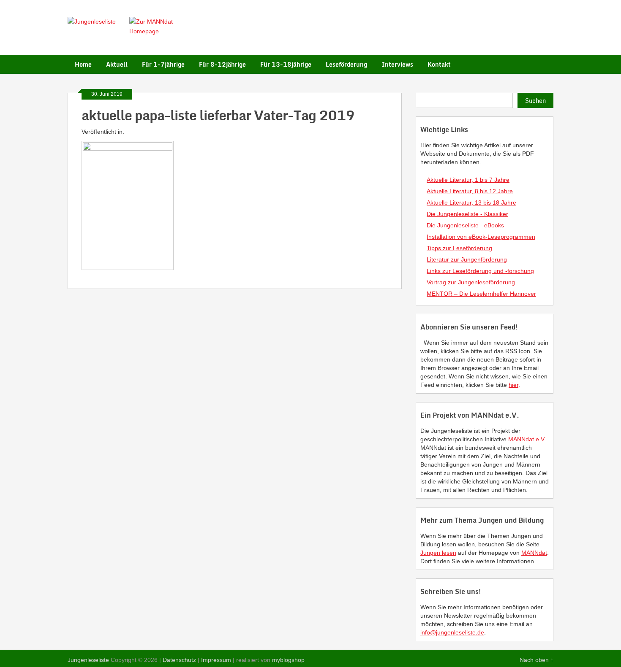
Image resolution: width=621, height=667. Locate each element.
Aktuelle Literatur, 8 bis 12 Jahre (470, 191)
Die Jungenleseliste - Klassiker (467, 214)
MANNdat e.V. (527, 439)
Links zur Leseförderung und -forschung (480, 270)
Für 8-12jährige (222, 64)
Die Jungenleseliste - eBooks (465, 225)
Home (83, 64)
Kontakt (439, 64)
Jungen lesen (438, 552)
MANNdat (534, 552)
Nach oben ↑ (536, 659)
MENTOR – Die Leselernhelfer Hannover (481, 293)
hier (513, 384)
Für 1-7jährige (163, 64)
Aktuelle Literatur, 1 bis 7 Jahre (468, 179)
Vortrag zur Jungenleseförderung (471, 282)
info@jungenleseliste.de (452, 632)
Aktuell (117, 64)
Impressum (216, 659)
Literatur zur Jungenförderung (467, 259)
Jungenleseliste (88, 659)
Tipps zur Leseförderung (459, 248)
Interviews (397, 64)
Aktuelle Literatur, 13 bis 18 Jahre (471, 202)
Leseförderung (346, 64)
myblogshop (288, 659)
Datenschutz (179, 659)
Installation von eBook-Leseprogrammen (481, 236)
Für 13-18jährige (285, 64)
